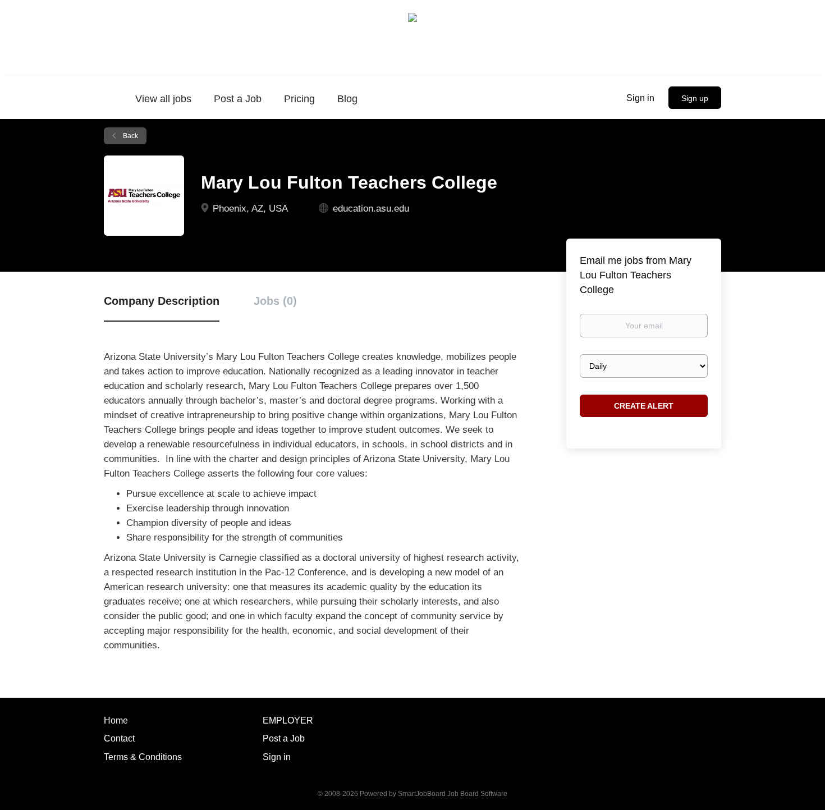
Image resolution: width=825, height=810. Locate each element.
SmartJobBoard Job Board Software (452, 794)
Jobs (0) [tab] (275, 301)
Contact (119, 738)
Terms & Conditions (143, 757)
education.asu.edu (371, 208)
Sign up (694, 98)
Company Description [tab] (161, 301)
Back (129, 136)
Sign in (640, 98)
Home (116, 720)
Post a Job (284, 738)
